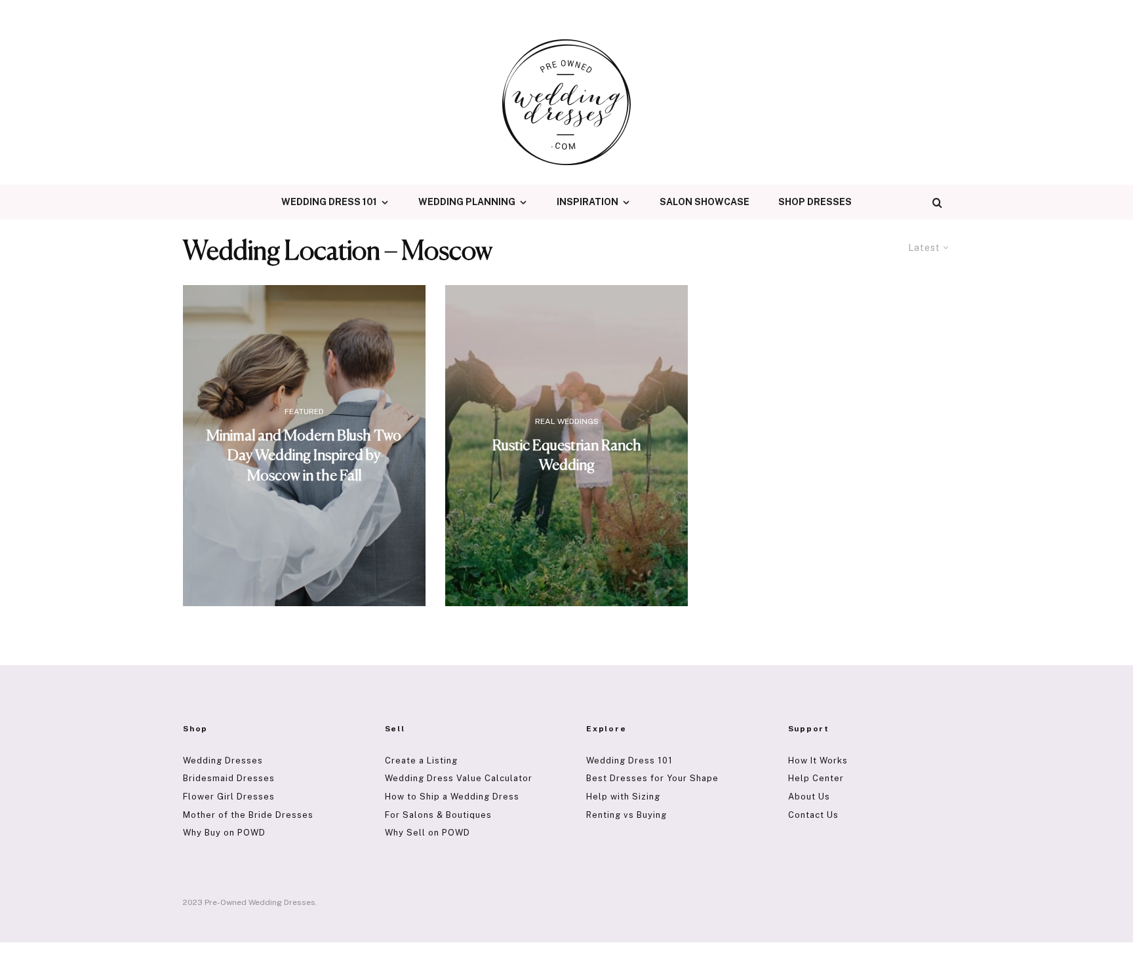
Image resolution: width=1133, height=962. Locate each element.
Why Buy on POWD (224, 832)
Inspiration (587, 202)
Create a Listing (421, 760)
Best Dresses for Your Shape (652, 778)
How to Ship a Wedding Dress (452, 796)
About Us (809, 796)
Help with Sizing (623, 796)
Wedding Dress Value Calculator (458, 778)
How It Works (818, 760)
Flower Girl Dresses (229, 796)
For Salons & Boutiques (438, 815)
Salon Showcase (704, 202)
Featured (304, 411)
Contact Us (813, 815)
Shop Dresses (815, 202)
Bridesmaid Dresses (229, 778)
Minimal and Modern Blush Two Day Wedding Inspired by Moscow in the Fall (304, 456)
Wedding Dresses (223, 760)
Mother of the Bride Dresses (248, 815)
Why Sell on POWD (427, 832)
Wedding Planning (466, 202)
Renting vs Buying (626, 815)
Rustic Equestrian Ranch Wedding (566, 455)
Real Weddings (567, 421)
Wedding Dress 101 (329, 202)
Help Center (816, 778)
